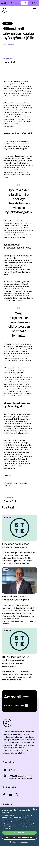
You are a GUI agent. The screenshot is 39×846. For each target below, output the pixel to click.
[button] (19, 842)
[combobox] (24, 3)
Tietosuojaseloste (7, 828)
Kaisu (25, 144)
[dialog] (19, 826)
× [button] (36, 809)
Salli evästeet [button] (19, 832)
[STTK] (14, 9)
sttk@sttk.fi (12, 770)
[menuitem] (35, 3)
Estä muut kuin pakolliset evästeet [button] (19, 837)
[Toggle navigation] (34, 10)
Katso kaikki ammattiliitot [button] (14, 705)
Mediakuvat (12, 3)
